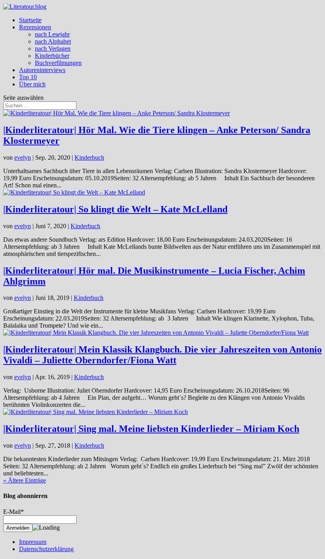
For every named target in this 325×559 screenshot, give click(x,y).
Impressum (32, 541)
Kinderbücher (52, 55)
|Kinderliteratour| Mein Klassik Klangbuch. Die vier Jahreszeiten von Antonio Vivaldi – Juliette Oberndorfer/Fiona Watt (162, 354)
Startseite (30, 20)
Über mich (32, 84)
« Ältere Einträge (24, 480)
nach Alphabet (53, 41)
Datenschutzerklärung (46, 549)
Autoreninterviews (42, 70)
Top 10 (28, 77)
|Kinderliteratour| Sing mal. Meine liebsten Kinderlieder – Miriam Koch (151, 429)
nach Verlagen (53, 48)
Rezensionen (35, 27)
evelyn (22, 157)
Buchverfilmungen (58, 62)
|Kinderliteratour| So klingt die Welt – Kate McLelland (115, 209)
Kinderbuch (89, 157)
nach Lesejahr (52, 34)
